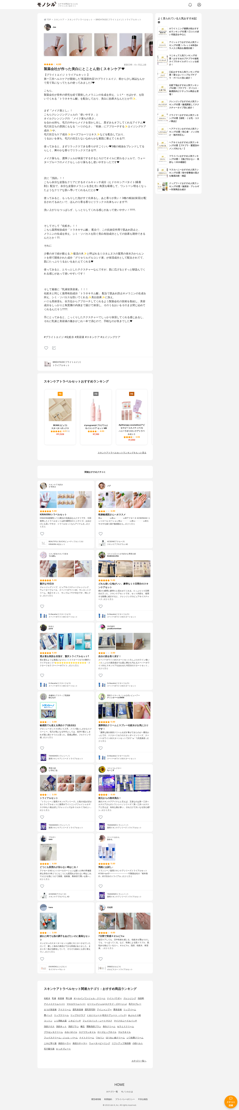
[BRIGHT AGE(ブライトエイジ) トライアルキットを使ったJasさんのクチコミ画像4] (131, 44)
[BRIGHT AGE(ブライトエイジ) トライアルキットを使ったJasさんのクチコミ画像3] (105, 44)
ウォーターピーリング (99, 1043)
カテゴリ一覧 (112, 1091)
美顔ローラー (64, 1043)
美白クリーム (109, 1026)
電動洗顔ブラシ (93, 1026)
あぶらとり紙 (134, 1015)
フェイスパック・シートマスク (97, 1021)
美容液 (61, 998)
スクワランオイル (87, 1032)
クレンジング (129, 998)
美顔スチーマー (80, 1043)
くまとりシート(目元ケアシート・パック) (106, 1015)
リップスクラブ (77, 1015)
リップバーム (129, 1009)
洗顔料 (141, 998)
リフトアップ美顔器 (121, 1043)
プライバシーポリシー (125, 1099)
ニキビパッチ (74, 1021)
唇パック (48, 1015)
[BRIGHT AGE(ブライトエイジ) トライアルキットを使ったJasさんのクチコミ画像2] (80, 44)
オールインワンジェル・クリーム (89, 998)
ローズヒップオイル (106, 1032)
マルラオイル (124, 1032)
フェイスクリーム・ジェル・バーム (61, 1037)
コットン (48, 1021)
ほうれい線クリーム (115, 1037)
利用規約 (108, 1099)
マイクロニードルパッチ (125, 1021)
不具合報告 (143, 1099)
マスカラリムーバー (76, 1004)
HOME (119, 1085)
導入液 (69, 998)
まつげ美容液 (50, 1009)
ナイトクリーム (86, 1037)
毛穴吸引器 (49, 1049)
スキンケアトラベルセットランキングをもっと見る (122, 452)
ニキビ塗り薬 (50, 1043)
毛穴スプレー (135, 1004)
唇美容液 (117, 1009)
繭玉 (82, 1026)
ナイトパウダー (114, 998)
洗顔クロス (49, 1026)
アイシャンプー (104, 1009)
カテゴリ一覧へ (139, 1061)
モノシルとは (127, 1091)
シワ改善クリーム (134, 1037)
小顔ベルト (137, 1043)
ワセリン (100, 1037)
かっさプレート (63, 1049)
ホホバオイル (71, 1032)
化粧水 (47, 998)
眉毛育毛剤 (90, 1009)
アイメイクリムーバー (54, 1004)
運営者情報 (96, 1099)
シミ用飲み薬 (60, 1021)
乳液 (54, 998)
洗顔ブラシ (73, 1026)
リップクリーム (61, 1015)
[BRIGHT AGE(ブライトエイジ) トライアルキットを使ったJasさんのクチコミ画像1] (55, 44)
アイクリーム (64, 1009)
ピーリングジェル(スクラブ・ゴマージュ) (107, 1004)
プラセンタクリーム (53, 1032)
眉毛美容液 (78, 1009)
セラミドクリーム (125, 1026)
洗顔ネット (61, 1026)
